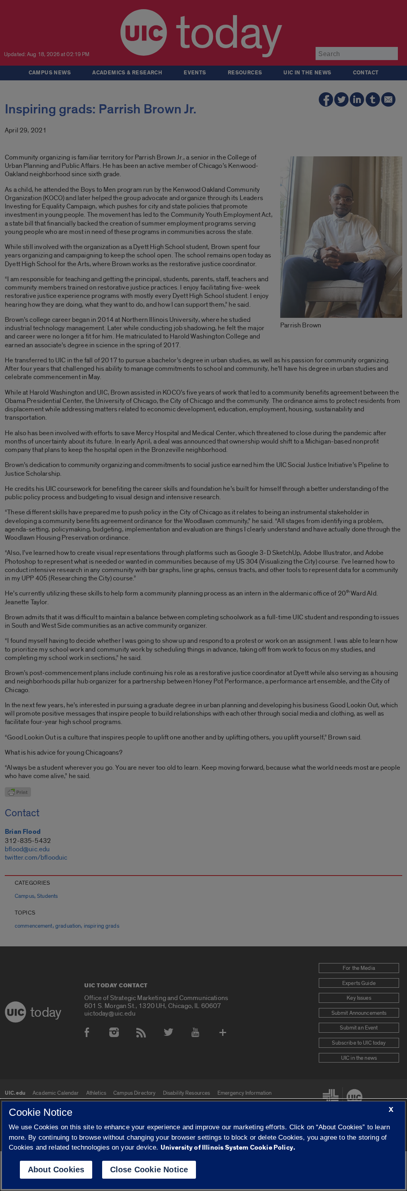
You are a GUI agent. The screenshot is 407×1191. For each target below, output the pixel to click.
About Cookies (56, 1169)
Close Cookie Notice (149, 1169)
